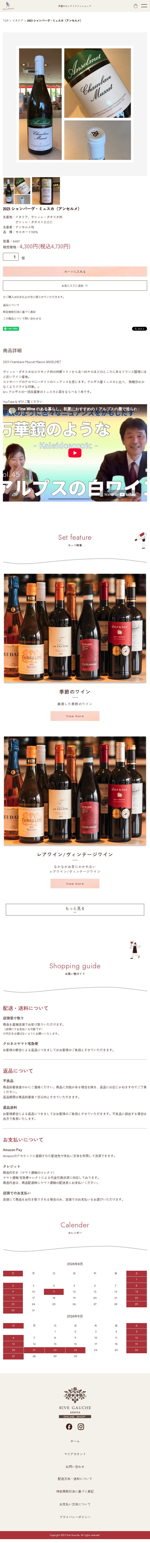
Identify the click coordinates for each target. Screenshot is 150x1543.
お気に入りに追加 (72, 285)
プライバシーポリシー (75, 1517)
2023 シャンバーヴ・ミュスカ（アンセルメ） (55, 20)
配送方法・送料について (75, 1478)
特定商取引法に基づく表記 (19, 312)
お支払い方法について (75, 1504)
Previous (9, 104)
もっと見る (75, 908)
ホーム (75, 1441)
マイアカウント (75, 1454)
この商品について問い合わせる (22, 318)
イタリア (17, 20)
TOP (5, 20)
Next (141, 104)
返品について (11, 305)
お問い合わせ (75, 1466)
